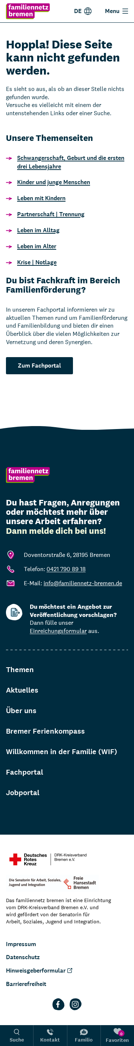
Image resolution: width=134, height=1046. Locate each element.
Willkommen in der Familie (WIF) (61, 752)
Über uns (21, 711)
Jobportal (22, 793)
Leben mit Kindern (41, 198)
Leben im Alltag (38, 230)
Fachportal (24, 772)
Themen (20, 670)
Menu (112, 11)
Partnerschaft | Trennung (50, 214)
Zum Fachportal (39, 365)
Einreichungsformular (58, 631)
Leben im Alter (36, 246)
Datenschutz (23, 957)
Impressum (21, 944)
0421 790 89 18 (66, 569)
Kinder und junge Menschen (53, 182)
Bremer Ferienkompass (45, 731)
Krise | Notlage (37, 262)
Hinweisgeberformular (36, 970)
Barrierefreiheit (26, 984)
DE (78, 11)
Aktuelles (22, 690)
